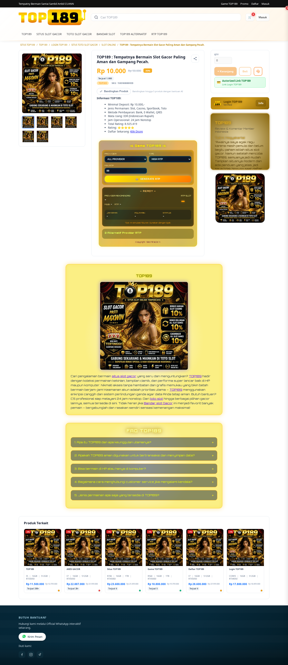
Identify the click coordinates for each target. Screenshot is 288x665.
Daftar (255, 3)
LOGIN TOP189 (59, 44)
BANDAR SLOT (106, 34)
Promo (244, 3)
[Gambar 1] (28, 122)
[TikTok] (40, 654)
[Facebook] (22, 654)
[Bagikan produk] (195, 59)
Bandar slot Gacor (158, 403)
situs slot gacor (124, 376)
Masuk (265, 3)
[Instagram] (31, 654)
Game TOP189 (229, 3)
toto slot (156, 398)
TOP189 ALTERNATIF (133, 34)
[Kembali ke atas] (279, 645)
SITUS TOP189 (27, 44)
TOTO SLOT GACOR (79, 34)
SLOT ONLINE (108, 44)
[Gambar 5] (28, 136)
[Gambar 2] (42, 122)
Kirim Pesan (35, 637)
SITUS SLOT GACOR (49, 34)
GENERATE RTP (148, 179)
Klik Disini (136, 131)
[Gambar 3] (57, 122)
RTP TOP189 (159, 34)
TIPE (151, 154)
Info (260, 103)
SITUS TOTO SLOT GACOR (84, 44)
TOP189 (27, 34)
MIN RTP (109, 165)
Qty (216, 54)
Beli (245, 71)
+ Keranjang (225, 71)
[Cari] (96, 17)
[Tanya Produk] (258, 71)
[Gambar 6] (42, 136)
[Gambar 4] (71, 122)
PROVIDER (111, 154)
